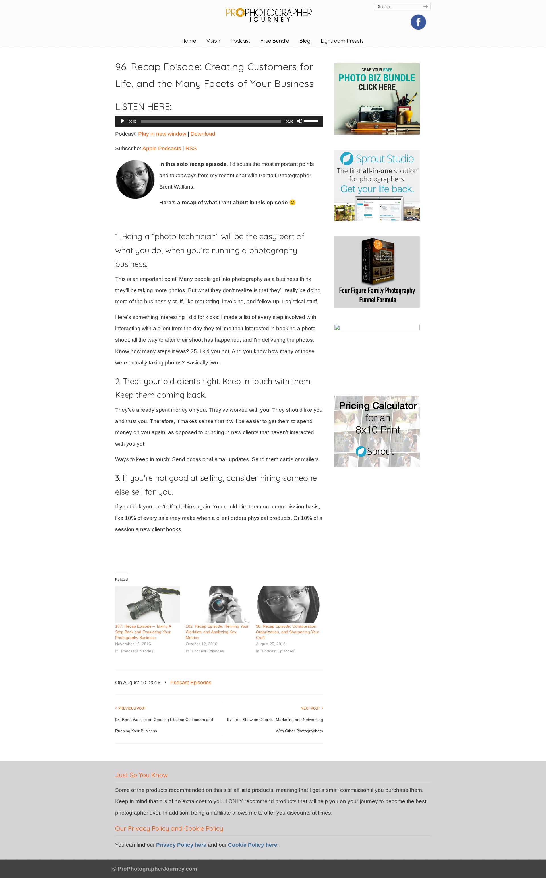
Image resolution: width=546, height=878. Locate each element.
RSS (191, 148)
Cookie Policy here (252, 845)
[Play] (122, 121)
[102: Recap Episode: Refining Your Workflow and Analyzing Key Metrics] (218, 604)
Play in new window (162, 134)
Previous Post (131, 708)
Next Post (311, 708)
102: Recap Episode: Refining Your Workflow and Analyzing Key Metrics (217, 632)
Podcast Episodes (190, 682)
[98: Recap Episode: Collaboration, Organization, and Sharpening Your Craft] (288, 604)
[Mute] (300, 121)
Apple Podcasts (161, 148)
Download (203, 134)
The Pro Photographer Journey (273, 12)
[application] (219, 121)
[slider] (312, 121)
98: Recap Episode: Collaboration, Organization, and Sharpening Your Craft (287, 632)
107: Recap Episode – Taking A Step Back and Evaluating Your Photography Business (143, 632)
